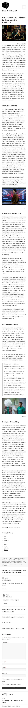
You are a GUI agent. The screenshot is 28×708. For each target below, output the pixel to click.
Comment (5, 642)
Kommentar (4, 559)
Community (16, 559)
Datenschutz (4, 706)
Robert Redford (12, 562)
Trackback (9, 622)
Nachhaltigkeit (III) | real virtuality (15, 628)
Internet (22, 558)
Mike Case (7, 561)
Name (4, 661)
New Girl (20, 561)
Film (20, 558)
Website (4, 673)
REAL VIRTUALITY (9, 11)
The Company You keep (13, 564)
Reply (4, 589)
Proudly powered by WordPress (14, 706)
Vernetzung (4, 565)
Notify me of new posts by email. (13, 684)
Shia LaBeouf (19, 562)
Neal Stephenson (14, 561)
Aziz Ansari (11, 559)
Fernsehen (16, 558)
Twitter (20, 564)
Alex (11, 558)
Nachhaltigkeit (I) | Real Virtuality (15, 617)
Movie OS (20, 316)
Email (4, 667)
